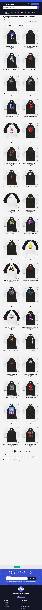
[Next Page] (29, 451)
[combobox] (20, 7)
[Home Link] (10, 4)
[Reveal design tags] (18, 43)
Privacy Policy (19, 581)
